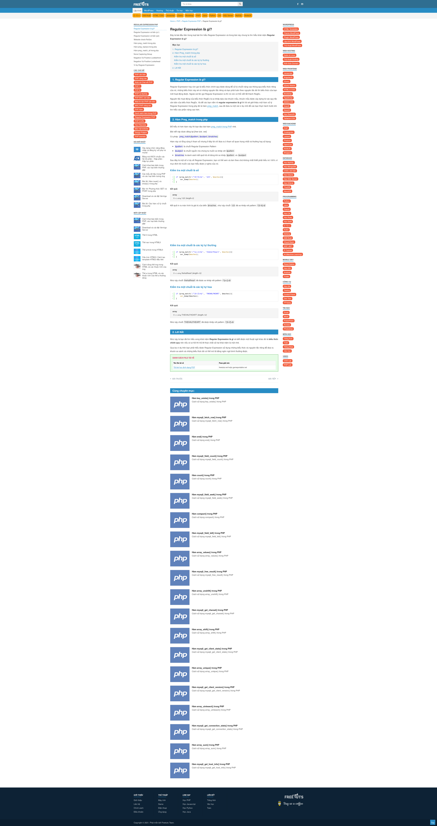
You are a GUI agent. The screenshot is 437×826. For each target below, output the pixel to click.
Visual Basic (289, 242)
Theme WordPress (291, 33)
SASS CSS (288, 102)
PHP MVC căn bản (142, 97)
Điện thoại (162, 807)
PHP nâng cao (141, 78)
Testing (287, 290)
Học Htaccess (140, 124)
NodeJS (248, 15)
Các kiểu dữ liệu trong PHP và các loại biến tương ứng (153, 175)
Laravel (287, 136)
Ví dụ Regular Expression (144, 65)
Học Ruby (288, 217)
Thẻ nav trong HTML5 (151, 242)
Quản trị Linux (289, 55)
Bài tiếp (272, 378)
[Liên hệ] (302, 4)
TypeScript (288, 97)
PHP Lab (287, 365)
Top (432, 822)
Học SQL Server (290, 179)
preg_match (212, 105)
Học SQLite (288, 183)
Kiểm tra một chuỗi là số (185, 56)
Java (205, 15)
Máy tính (162, 800)
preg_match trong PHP (221, 126)
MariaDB (287, 191)
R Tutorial (288, 250)
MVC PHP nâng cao (143, 105)
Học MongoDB (290, 166)
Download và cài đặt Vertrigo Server (154, 197)
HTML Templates (291, 29)
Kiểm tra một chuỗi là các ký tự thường (191, 60)
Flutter (286, 276)
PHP (198, 15)
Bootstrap (189, 15)
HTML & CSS (289, 89)
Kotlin (286, 229)
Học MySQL (289, 162)
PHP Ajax (139, 109)
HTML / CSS (158, 15)
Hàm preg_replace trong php (145, 46)
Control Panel (289, 294)
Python (212, 15)
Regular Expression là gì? (144, 28)
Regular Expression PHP (145, 117)
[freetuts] (151, 3)
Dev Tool (287, 298)
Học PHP (187, 800)
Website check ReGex (143, 39)
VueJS (286, 106)
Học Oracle (288, 174)
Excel (286, 312)
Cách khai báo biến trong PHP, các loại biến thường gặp (153, 167)
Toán (286, 342)
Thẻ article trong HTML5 (152, 250)
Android (287, 272)
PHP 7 (137, 86)
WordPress (149, 10)
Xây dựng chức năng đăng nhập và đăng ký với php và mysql (154, 150)
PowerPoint (288, 320)
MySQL (239, 15)
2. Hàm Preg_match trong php (186, 52)
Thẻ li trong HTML (150, 235)
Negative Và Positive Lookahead (147, 61)
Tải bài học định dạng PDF (184, 367)
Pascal (287, 209)
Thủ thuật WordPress (292, 45)
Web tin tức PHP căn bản (145, 101)
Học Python (188, 807)
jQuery (180, 15)
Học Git (287, 286)
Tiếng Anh (288, 338)
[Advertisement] (150, 318)
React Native (289, 264)
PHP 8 (137, 90)
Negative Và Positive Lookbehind (147, 57)
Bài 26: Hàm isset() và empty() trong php (151, 182)
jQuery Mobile (289, 85)
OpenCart (288, 144)
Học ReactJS (289, 114)
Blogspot (287, 152)
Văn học (287, 351)
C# (219, 15)
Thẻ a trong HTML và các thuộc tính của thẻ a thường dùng (154, 275)
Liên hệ (137, 804)
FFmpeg (287, 302)
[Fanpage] (298, 4)
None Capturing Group (143, 54)
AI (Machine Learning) (293, 254)
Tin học (180, 10)
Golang (287, 234)
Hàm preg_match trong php (145, 43)
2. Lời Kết (176, 67)
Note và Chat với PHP (144, 82)
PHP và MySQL (141, 93)
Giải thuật (146, 15)
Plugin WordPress (291, 37)
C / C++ (137, 15)
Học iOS (287, 268)
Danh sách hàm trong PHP (145, 113)
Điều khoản (138, 811)
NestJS (287, 110)
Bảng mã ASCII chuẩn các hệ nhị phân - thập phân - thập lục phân (153, 158)
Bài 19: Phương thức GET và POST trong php (154, 190)
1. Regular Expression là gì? (185, 49)
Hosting (159, 10)
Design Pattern (141, 132)
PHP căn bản (140, 74)
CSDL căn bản (290, 170)
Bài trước (177, 378)
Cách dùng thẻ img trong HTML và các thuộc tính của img (154, 266)
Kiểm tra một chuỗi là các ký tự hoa (190, 63)
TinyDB (287, 187)
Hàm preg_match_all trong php (146, 50)
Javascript (170, 15)
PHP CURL (139, 121)
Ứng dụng (162, 811)
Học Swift (288, 221)
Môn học (189, 10)
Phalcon (287, 140)
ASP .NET (288, 246)
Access (287, 324)
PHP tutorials (140, 136)
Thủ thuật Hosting (291, 59)
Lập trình (137, 10)
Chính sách (138, 807)
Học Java (187, 811)
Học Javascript (189, 804)
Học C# (287, 213)
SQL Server (228, 15)
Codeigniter (288, 132)
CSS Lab (287, 360)
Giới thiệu (138, 800)
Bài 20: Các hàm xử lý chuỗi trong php (154, 204)
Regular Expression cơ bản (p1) (146, 32)
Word (286, 316)
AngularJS (288, 77)
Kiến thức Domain (291, 63)
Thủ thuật (170, 10)
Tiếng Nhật (288, 347)
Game (160, 804)
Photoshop (288, 329)
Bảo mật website (141, 128)
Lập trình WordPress (292, 41)
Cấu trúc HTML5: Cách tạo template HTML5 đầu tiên (153, 258)
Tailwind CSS (289, 118)
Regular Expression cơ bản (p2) (146, 36)
